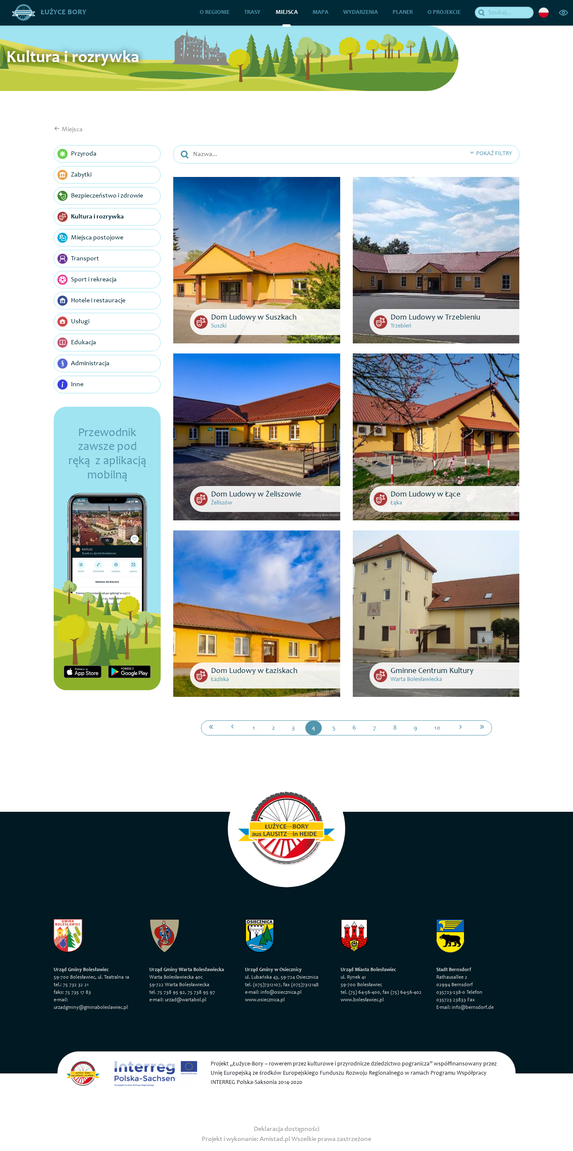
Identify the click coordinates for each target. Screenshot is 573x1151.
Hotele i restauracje (98, 300)
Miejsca (287, 13)
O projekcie (444, 13)
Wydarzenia (360, 13)
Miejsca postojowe (97, 237)
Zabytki (81, 174)
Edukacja (83, 342)
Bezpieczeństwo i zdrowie (107, 195)
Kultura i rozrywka (97, 216)
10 (437, 728)
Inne (77, 384)
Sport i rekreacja (94, 279)
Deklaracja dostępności (286, 1129)
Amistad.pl (275, 1139)
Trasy (252, 13)
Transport (85, 258)
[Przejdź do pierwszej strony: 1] (211, 728)
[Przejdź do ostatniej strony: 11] (482, 728)
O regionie (214, 13)
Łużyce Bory (62, 12)
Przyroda (83, 154)
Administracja (90, 363)
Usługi (80, 321)
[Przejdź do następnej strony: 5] (460, 728)
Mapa (320, 13)
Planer (403, 13)
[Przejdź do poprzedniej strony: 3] (232, 728)
